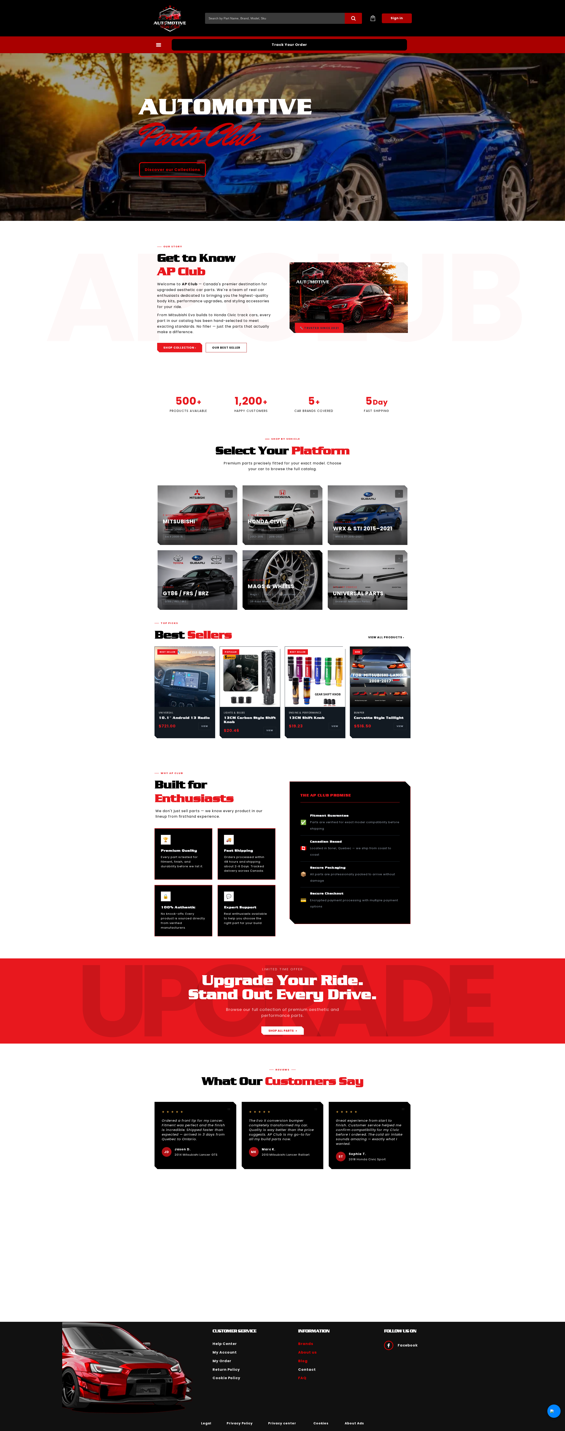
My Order (222, 1360)
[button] (373, 18)
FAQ (302, 1377)
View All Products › (386, 637)
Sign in (397, 18)
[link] (206, 1423)
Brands (305, 1343)
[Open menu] (158, 45)
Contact (307, 1369)
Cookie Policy (226, 1377)
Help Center (225, 1343)
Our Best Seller (226, 348)
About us (307, 1352)
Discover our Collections (172, 169)
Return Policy (226, 1369)
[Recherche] (353, 18)
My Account (225, 1352)
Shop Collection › (179, 348)
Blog (303, 1360)
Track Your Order (289, 44)
